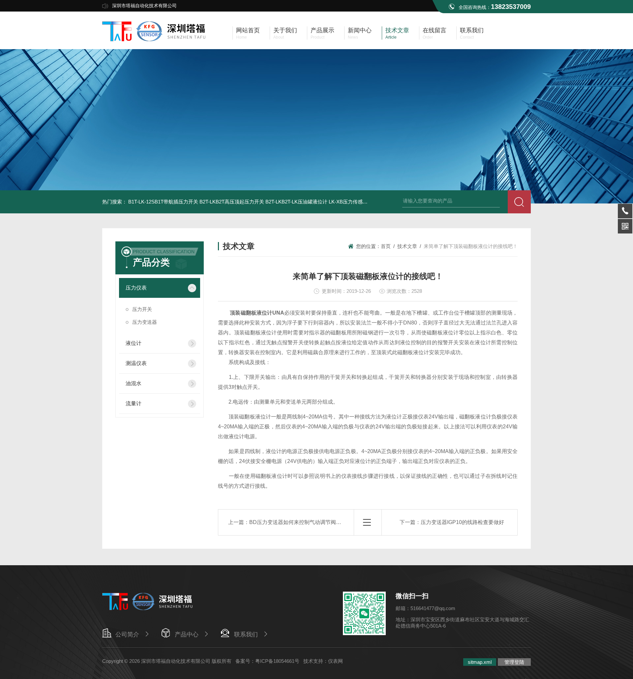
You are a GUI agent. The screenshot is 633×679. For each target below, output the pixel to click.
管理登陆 (514, 662)
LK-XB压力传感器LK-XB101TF (362, 201)
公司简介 (127, 634)
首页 (386, 246)
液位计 (133, 343)
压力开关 (142, 309)
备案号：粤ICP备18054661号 (267, 661)
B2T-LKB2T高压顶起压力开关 (231, 201)
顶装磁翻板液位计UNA (257, 313)
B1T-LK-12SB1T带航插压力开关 (163, 201)
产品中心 (186, 634)
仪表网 (335, 661)
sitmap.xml (480, 662)
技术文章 (407, 246)
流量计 (133, 403)
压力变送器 (144, 322)
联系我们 (246, 634)
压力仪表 (136, 288)
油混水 (133, 383)
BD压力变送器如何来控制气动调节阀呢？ (298, 522)
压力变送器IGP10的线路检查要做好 (462, 522)
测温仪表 (136, 363)
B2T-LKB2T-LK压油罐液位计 (296, 201)
